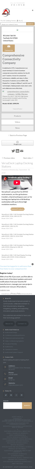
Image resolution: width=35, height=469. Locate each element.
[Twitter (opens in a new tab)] (11, 5)
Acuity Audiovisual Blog (11, 457)
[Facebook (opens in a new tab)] (14, 5)
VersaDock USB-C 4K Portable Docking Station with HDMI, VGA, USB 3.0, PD (18, 215)
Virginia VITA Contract (17, 459)
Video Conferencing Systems (14, 341)
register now (5, 290)
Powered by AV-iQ (27, 293)
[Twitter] (6, 395)
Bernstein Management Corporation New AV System (17, 426)
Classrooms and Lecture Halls (14, 338)
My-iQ (20, 21)
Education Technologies (17, 443)
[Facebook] (11, 395)
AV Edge (28, 446)
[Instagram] (16, 395)
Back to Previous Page (18, 135)
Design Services (25, 439)
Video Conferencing (17, 435)
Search (5, 401)
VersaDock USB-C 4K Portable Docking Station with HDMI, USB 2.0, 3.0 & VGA (18, 235)
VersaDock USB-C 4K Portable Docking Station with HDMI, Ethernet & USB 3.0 (18, 246)
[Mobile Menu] (32, 10)
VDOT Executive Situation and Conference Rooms (17, 423)
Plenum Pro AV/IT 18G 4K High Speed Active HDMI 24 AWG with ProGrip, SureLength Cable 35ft (15, 98)
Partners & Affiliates (12, 431)
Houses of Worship (11, 344)
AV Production (17, 455)
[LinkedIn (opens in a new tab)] (19, 5)
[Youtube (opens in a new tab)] (23, 5)
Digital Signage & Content (17, 437)
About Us (9, 324)
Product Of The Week (17, 448)
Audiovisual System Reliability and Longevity (17, 451)
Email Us (11, 380)
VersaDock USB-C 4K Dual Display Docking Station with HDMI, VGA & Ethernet (16, 256)
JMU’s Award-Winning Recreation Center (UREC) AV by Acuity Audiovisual (17, 420)
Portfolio (17, 418)
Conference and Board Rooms (15, 335)
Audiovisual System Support (14, 352)
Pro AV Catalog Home (8, 21)
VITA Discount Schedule (17, 453)
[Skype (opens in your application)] (21, 5)
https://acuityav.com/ (16, 385)
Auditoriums (9, 346)
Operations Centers (11, 349)
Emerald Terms (6, 293)
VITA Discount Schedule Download (16, 461)
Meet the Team (17, 463)
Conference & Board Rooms (17, 441)
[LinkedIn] (21, 395)
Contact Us (22, 324)
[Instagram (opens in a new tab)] (16, 5)
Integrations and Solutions (13, 446)
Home (8, 433)
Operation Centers (10, 439)
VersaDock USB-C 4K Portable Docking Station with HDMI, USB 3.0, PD (18, 225)
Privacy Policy (16, 293)
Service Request (17, 445)
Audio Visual (17, 417)
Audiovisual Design (11, 332)
